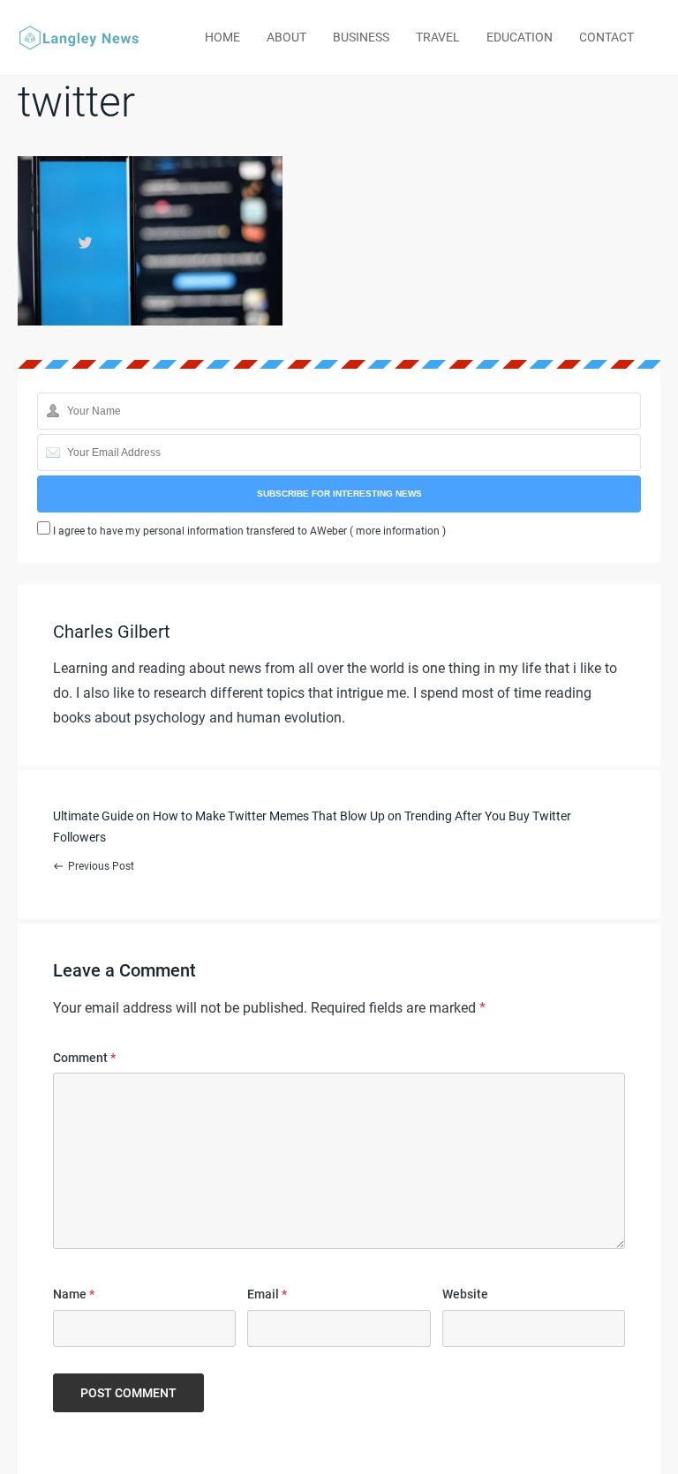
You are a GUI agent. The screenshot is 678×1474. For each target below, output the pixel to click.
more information (398, 531)
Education (519, 37)
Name (73, 1294)
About (286, 37)
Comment (84, 1058)
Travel (438, 37)
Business (361, 37)
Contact (606, 37)
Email (267, 1294)
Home (222, 37)
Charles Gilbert (111, 631)
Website (465, 1294)
